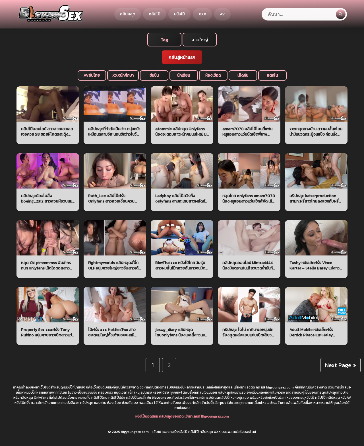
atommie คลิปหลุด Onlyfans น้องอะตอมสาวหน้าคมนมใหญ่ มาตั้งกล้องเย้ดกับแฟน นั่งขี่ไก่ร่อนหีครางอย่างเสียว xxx (181, 131)
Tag (164, 39)
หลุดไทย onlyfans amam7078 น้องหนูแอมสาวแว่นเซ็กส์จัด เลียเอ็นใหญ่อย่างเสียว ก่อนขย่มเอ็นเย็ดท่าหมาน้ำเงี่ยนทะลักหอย (248, 198)
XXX (202, 14)
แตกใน (272, 75)
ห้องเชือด (213, 75)
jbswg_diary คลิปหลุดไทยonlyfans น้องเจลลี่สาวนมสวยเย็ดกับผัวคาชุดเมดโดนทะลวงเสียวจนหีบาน (180, 332)
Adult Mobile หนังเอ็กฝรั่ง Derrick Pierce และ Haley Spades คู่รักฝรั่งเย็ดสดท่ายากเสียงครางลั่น (314, 332)
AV (222, 14)
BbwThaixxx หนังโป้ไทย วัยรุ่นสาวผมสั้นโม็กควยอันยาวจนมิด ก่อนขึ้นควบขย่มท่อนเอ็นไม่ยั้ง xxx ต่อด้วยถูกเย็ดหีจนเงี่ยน (180, 265)
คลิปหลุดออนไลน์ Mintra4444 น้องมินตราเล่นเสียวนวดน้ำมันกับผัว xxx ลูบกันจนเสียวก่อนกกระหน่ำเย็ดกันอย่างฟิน (248, 265)
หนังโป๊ (179, 14)
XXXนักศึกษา (123, 75)
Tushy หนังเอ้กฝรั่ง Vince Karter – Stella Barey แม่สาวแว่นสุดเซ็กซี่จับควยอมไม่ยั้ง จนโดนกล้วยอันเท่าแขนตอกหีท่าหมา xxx (315, 265)
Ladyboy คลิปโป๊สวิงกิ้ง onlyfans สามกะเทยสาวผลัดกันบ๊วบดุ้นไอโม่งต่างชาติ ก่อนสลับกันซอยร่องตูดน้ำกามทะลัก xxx (181, 198)
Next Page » (340, 365)
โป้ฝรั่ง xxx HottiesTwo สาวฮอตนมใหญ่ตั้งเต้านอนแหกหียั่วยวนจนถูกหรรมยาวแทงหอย (113, 332)
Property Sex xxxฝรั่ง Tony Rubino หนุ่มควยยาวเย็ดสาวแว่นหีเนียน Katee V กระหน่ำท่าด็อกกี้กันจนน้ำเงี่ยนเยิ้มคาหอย (47, 332)
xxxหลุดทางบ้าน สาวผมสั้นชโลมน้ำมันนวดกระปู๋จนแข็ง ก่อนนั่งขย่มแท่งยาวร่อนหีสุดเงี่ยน (315, 131)
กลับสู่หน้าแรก (182, 57)
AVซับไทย (92, 75)
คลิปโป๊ (154, 14)
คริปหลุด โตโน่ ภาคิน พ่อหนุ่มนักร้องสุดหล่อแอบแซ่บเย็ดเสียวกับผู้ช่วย (247, 332)
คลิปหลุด (127, 14)
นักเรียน (183, 75)
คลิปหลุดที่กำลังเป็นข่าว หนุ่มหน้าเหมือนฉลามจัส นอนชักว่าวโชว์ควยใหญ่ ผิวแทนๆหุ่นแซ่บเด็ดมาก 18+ (114, 131)
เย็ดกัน (242, 75)
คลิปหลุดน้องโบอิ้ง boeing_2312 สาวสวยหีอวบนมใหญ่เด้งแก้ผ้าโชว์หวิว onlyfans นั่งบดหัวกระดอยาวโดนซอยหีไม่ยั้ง (46, 198)
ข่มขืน (154, 75)
